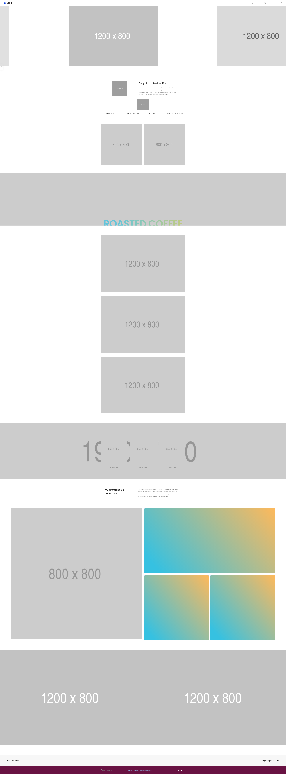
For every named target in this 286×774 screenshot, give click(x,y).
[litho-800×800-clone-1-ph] (242, 607)
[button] (1, 65)
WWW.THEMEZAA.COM (177, 113)
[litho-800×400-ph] (209, 540)
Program (252, 3)
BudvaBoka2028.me (147, 770)
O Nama (245, 3)
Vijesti (259, 3)
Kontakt (275, 3)
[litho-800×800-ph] (76, 573)
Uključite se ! (267, 3)
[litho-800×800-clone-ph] (176, 607)
